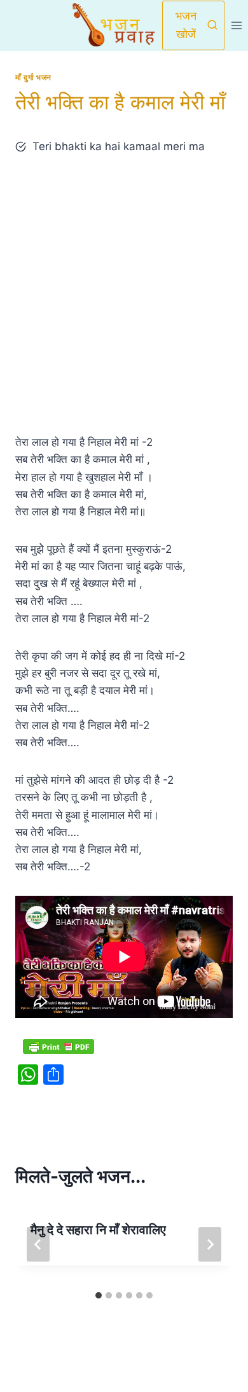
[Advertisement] (124, 295)
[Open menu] (236, 25)
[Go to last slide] (38, 1244)
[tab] (98, 1295)
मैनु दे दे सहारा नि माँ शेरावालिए (98, 1229)
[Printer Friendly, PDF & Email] (58, 1046)
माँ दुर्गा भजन (33, 77)
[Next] (209, 1244)
